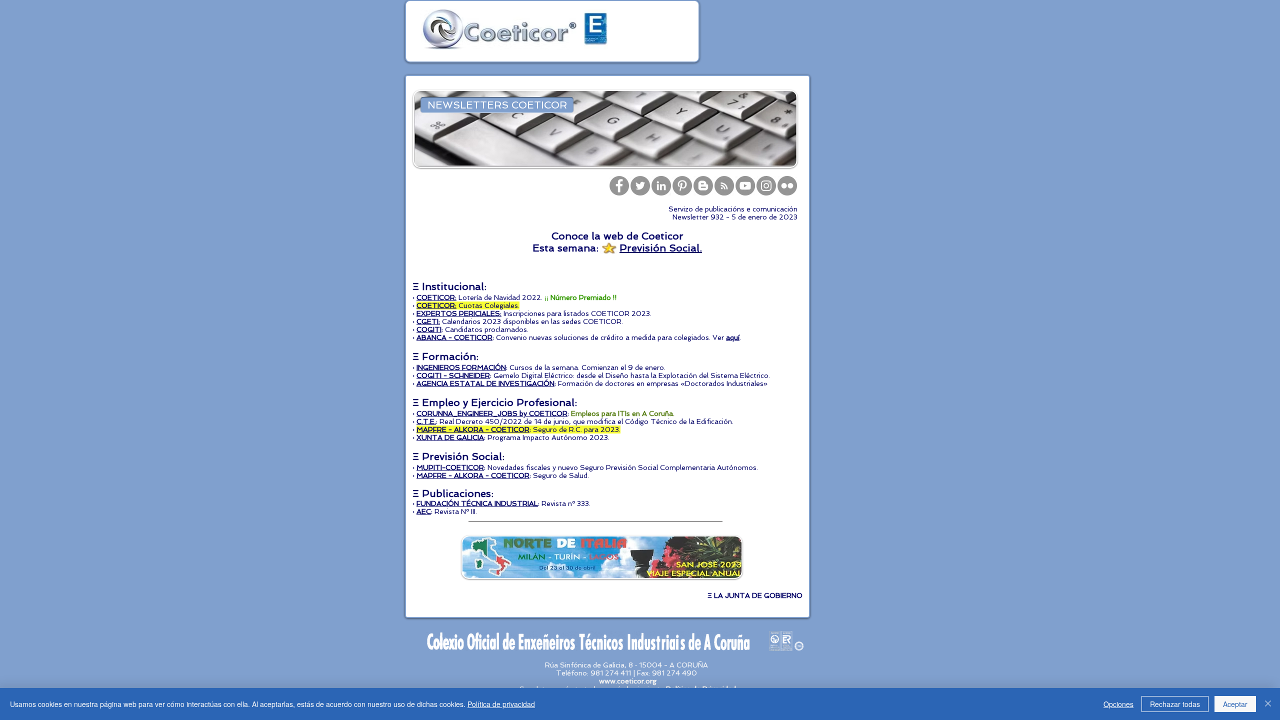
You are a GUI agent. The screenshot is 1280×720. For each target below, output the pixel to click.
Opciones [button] (1119, 704)
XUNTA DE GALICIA (450, 438)
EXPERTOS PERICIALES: (459, 314)
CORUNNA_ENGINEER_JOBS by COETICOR (492, 414)
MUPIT (428, 468)
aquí (733, 338)
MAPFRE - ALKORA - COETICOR (473, 476)
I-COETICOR (462, 468)
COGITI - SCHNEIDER (453, 376)
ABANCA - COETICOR (454, 338)
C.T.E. (426, 422)
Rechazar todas (1175, 704)
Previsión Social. (661, 248)
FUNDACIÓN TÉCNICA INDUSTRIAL (477, 504)
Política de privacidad (501, 704)
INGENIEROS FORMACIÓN (461, 368)
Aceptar (1235, 704)
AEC (423, 512)
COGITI (429, 330)
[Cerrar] (1268, 704)
